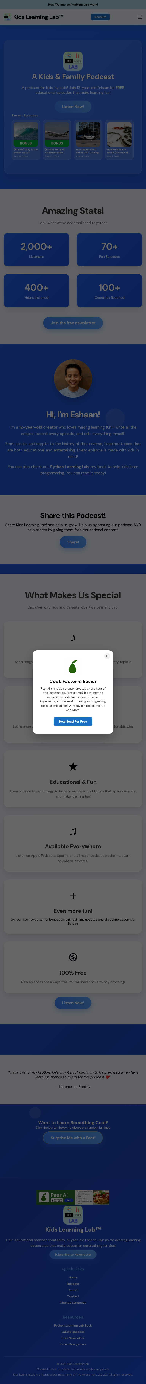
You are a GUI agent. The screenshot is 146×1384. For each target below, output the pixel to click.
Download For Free (73, 721)
